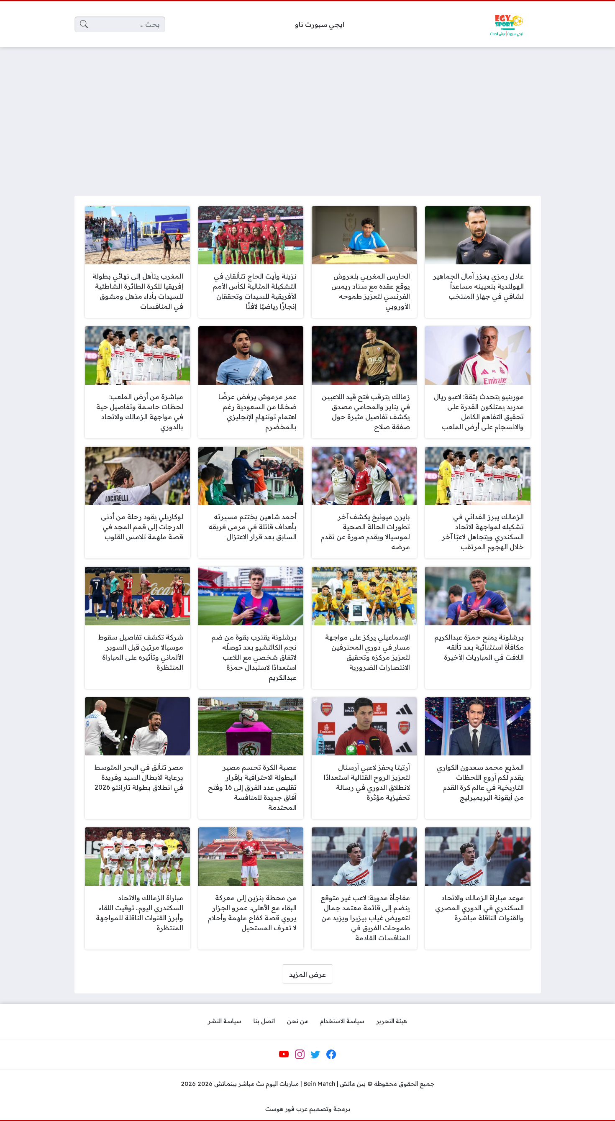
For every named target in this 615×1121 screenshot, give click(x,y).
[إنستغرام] (299, 1054)
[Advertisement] (307, 116)
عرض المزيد (307, 974)
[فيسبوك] (331, 1054)
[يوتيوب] (284, 1054)
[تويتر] (315, 1054)
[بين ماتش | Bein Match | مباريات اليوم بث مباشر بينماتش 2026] (506, 24)
